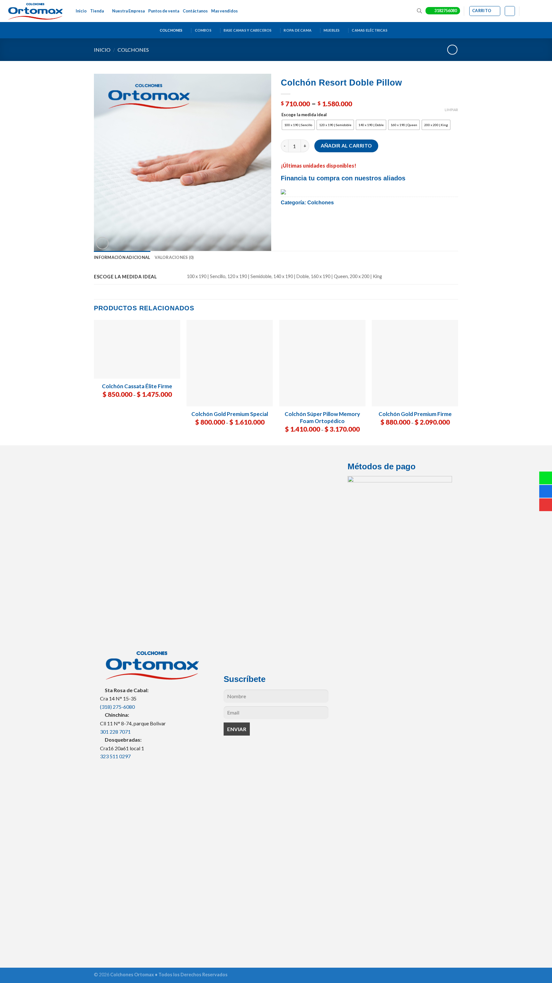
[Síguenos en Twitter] (538, 11)
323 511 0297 (115, 756)
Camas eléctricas (369, 30)
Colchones (171, 30)
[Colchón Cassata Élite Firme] (137, 349)
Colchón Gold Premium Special (229, 414)
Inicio (81, 11)
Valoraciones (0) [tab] (174, 257)
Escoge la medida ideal (304, 115)
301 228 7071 (115, 732)
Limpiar (451, 110)
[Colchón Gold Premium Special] (230, 363)
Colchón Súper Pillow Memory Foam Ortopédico (322, 417)
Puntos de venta (163, 11)
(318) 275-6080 (117, 707)
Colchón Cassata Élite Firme (137, 386)
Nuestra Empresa (128, 11)
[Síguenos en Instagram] (531, 11)
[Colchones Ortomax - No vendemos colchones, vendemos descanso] (35, 11)
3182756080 (445, 10)
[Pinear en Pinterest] (331, 219)
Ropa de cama (297, 30)
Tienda (97, 11)
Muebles (332, 30)
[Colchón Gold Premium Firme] (415, 363)
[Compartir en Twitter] (302, 219)
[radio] (298, 125)
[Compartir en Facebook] (288, 219)
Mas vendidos (224, 11)
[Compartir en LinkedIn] (345, 219)
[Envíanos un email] (544, 11)
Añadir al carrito (346, 145)
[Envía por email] (316, 219)
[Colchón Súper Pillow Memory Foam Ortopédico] (322, 363)
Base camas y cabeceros (248, 30)
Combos (203, 30)
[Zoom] (102, 243)
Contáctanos (195, 11)
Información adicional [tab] (122, 257)
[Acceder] (510, 11)
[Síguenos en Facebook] (525, 11)
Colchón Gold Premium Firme (415, 414)
